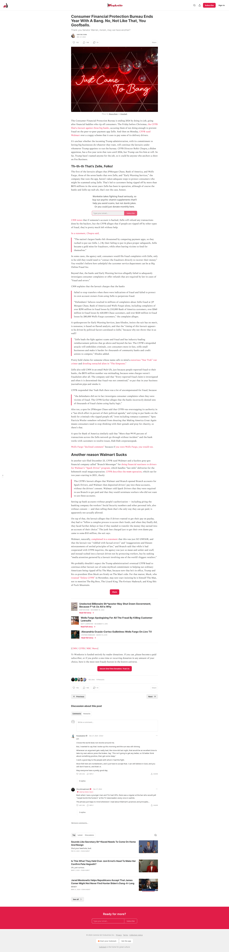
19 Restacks (100, 679)
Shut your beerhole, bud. (81, 848)
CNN (75, 648)
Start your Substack (108, 941)
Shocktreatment (82, 789)
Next (150, 696)
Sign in (222, 5)
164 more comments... (79, 823)
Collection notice (136, 935)
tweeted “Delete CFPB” (83, 578)
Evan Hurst (85, 851)
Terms (125, 935)
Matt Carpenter (87, 624)
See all (76, 899)
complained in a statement (104, 539)
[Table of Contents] (2, 476)
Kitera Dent (113, 114)
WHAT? (74, 886)
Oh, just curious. (78, 867)
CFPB (82, 648)
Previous (80, 696)
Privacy (119, 935)
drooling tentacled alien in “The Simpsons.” (104, 363)
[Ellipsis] (157, 736)
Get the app (126, 941)
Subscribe (209, 5)
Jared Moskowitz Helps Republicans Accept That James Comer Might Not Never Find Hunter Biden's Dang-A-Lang (102, 882)
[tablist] (81, 713)
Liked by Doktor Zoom (86, 792)
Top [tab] (74, 835)
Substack (102, 947)
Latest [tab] (80, 835)
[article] (114, 848)
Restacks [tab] (86, 714)
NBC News (92, 648)
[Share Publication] (199, 5)
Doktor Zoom (82, 34)
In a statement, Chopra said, (85, 233)
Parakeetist (80, 736)
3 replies (82, 812)
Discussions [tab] (89, 835)
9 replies (82, 781)
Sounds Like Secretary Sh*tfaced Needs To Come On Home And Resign (103, 843)
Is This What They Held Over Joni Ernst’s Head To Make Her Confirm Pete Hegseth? (103, 863)
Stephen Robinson (88, 635)
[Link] (68, 166)
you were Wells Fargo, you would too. (134, 447)
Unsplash (123, 114)
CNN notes (76, 220)
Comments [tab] (77, 714)
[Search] (194, 5)
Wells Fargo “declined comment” (87, 447)
